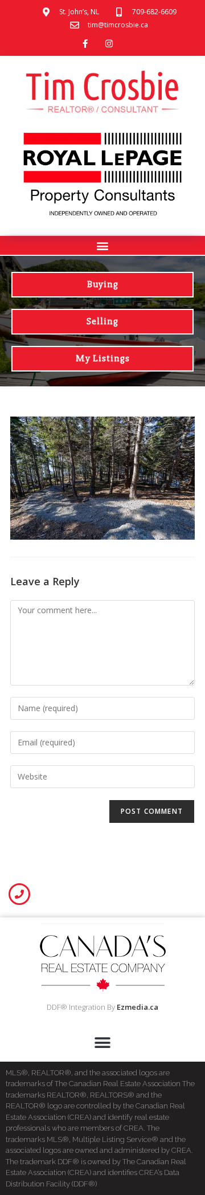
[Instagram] (109, 44)
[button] (102, 245)
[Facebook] (85, 44)
